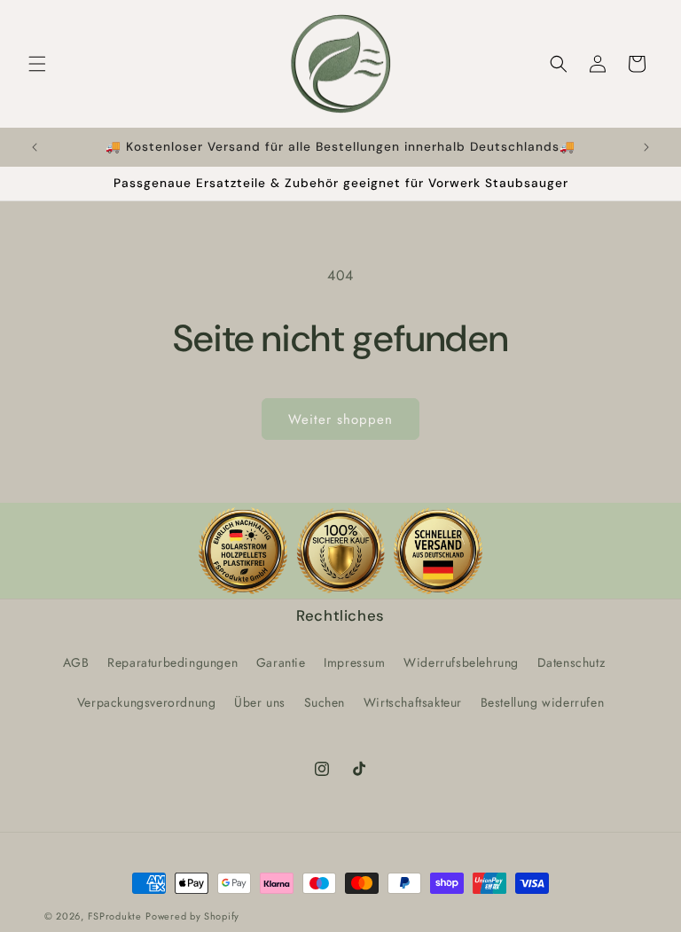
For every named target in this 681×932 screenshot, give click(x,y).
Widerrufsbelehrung (461, 662)
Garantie (281, 662)
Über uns (260, 702)
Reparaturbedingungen (172, 662)
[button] (37, 63)
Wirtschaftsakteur (413, 702)
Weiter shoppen (340, 419)
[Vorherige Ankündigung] (34, 147)
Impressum (354, 662)
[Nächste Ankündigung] (646, 147)
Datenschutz (571, 662)
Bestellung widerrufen (543, 702)
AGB (76, 662)
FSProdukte (115, 916)
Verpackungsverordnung (146, 702)
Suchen (325, 702)
